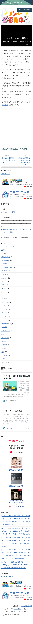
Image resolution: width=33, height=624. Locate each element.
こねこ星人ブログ (12, 3)
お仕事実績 (4, 344)
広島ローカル (5, 331)
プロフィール (5, 174)
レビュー (4, 320)
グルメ (3, 281)
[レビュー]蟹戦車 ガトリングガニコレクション (8, 160)
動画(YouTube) (6, 324)
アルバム (4, 358)
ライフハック (5, 317)
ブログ (3, 288)
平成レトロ (4, 313)
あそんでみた (5, 298)
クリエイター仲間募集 (9, 212)
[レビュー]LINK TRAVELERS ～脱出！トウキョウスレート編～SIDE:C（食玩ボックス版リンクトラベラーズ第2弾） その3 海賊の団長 (16, 531)
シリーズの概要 (6, 302)
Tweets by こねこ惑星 (8, 576)
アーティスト (5, 355)
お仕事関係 (27, 9)
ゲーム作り (4, 270)
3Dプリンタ (5, 295)
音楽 (2, 352)
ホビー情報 (4, 309)
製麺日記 (4, 284)
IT (2, 250)
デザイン (4, 274)
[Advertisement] (16, 126)
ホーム (21, 9)
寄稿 (3, 348)
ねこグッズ (4, 306)
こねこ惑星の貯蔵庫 (26, 606)
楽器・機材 (4, 362)
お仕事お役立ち (6, 263)
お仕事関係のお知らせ (24, 41)
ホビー (3, 292)
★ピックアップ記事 (7, 246)
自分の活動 (5, 338)
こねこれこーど (18, 611)
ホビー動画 (4, 327)
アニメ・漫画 (5, 257)
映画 (2, 334)
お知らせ (28, 44)
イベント (4, 341)
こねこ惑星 (17, 609)
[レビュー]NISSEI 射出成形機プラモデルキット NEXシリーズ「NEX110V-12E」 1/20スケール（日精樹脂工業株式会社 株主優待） (16, 565)
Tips (3, 253)
